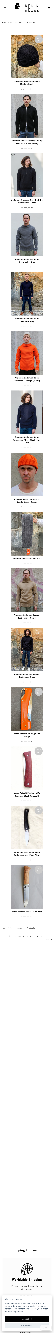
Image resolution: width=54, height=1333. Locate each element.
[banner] (27, 8)
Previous (16, 936)
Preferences (27, 1325)
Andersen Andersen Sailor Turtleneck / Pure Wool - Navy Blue (27, 440)
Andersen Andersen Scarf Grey (27, 559)
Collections (16, 22)
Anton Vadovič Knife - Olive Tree (27, 912)
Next (47, 939)
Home (4, 22)
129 (41, 936)
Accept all (27, 1319)
